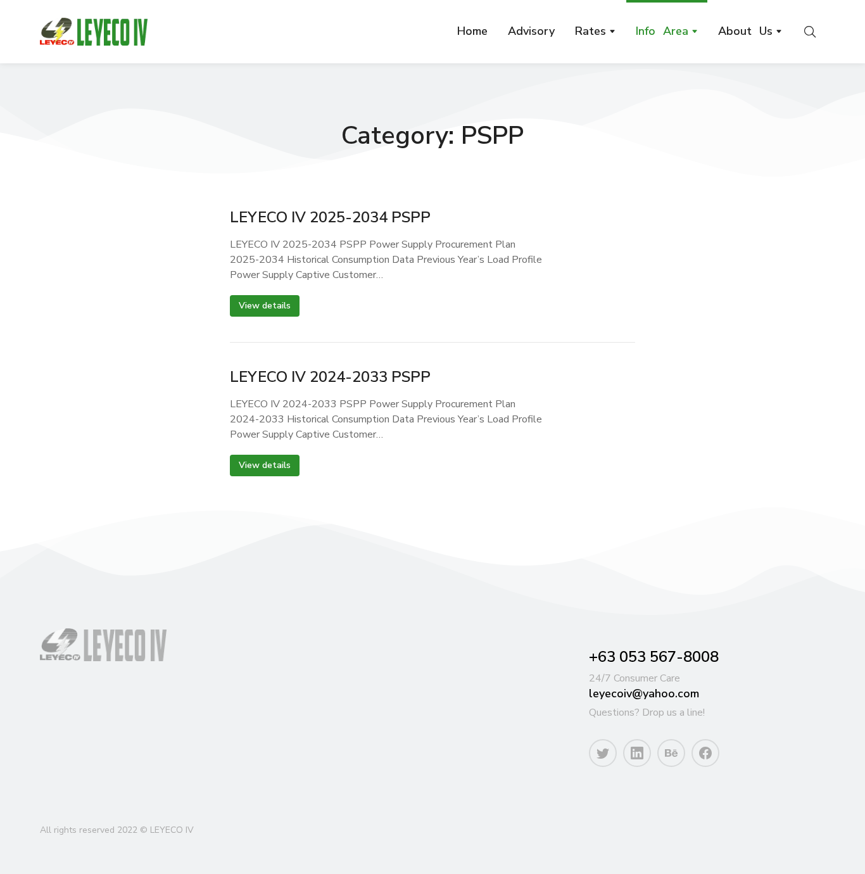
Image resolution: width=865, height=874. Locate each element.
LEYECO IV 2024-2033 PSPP (330, 377)
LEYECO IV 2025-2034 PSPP (330, 217)
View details (265, 306)
